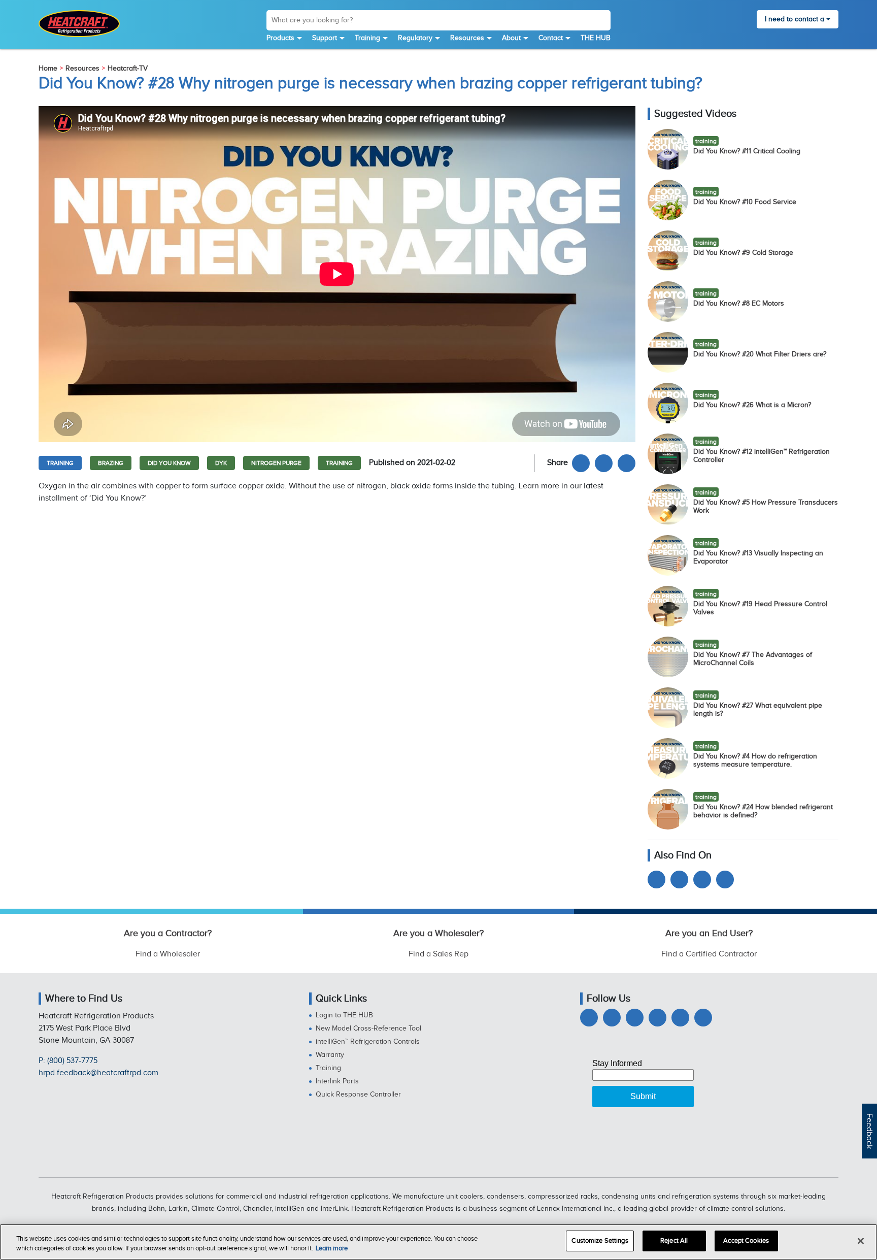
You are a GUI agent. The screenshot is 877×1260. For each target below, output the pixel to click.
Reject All (674, 1241)
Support (324, 38)
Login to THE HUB (344, 1015)
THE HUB (596, 38)
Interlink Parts (337, 1081)
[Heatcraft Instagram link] (657, 1017)
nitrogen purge (276, 463)
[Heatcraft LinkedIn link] (626, 463)
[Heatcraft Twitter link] (604, 463)
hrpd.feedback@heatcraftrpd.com (98, 1073)
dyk (221, 463)
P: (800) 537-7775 (68, 1061)
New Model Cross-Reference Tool (368, 1028)
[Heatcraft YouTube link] (656, 879)
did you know (169, 463)
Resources (467, 38)
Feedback (869, 1131)
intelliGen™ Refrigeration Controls (368, 1042)
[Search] (602, 22)
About (511, 38)
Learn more (332, 1249)
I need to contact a (794, 19)
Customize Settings (599, 1241)
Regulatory (415, 38)
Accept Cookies (746, 1241)
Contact (550, 38)
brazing (110, 463)
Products (280, 38)
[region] (438, 1242)
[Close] (861, 1241)
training (60, 463)
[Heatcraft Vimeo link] (703, 1017)
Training (367, 38)
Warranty (330, 1055)
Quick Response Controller (358, 1094)
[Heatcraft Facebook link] (581, 463)
